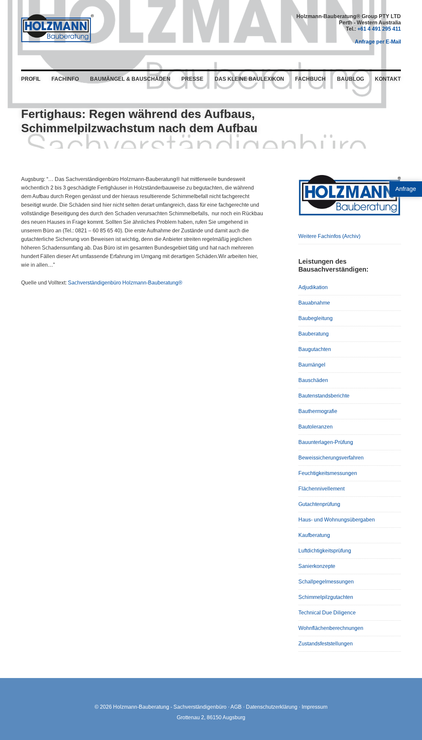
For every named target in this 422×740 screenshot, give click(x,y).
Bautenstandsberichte (323, 396)
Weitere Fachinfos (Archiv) (329, 236)
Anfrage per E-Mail (378, 41)
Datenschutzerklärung (271, 707)
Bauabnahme (314, 303)
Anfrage (405, 189)
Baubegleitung (315, 318)
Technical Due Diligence (327, 612)
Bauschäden (313, 380)
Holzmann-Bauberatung (57, 28)
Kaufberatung (314, 535)
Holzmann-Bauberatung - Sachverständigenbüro (169, 707)
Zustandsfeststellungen (325, 643)
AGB (236, 707)
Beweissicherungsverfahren (331, 457)
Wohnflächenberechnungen (330, 628)
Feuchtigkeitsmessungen (327, 473)
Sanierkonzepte (316, 566)
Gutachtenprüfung (319, 504)
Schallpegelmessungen (326, 581)
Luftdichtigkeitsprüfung (324, 550)
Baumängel (311, 365)
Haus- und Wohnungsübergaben (336, 519)
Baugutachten (314, 349)
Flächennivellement (321, 488)
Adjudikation (313, 287)
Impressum (314, 707)
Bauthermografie (317, 411)
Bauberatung (313, 334)
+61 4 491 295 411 (379, 29)
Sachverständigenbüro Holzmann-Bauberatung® (125, 282)
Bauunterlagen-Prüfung (325, 442)
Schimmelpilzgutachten (325, 597)
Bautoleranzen (315, 426)
